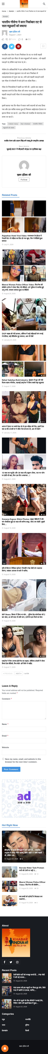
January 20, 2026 (10, 340)
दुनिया (27, 1025)
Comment (7, 698)
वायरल (5, 231)
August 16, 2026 (9, 528)
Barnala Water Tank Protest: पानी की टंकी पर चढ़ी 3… (31, 869)
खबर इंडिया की (24, 1046)
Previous (8, 673)
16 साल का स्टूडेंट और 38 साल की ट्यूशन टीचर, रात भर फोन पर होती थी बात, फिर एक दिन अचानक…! (23, 474)
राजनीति (28, 1019)
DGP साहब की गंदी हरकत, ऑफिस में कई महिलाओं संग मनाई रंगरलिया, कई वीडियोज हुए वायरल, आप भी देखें (22, 335)
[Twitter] (10, 962)
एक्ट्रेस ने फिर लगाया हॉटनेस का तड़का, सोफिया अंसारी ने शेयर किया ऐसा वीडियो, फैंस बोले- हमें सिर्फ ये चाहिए (23, 662)
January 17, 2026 (10, 432)
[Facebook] (4, 962)
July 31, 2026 (8, 244)
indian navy (13, 124)
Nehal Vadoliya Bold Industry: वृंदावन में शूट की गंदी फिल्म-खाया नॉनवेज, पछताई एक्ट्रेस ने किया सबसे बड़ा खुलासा (23, 381)
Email (5, 735)
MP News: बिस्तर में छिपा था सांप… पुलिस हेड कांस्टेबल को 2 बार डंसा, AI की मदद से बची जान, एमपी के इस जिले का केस (23, 615)
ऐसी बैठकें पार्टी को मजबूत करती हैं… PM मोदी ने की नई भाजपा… (29, 976)
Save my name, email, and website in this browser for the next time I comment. (23, 760)
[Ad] (24, 798)
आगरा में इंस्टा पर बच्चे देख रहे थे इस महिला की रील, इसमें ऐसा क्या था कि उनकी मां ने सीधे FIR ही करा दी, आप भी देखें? (23, 427)
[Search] (44, 4)
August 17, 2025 (9, 667)
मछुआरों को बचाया (8, 127)
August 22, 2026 (21, 981)
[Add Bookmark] (43, 46)
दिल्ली (4, 329)
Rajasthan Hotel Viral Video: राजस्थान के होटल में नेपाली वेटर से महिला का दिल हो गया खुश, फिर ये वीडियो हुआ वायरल (22, 238)
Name (5, 724)
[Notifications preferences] (4, 1048)
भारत (3, 1025)
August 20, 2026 (9, 293)
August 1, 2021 (15, 34)
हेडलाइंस (5, 16)
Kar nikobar (25, 124)
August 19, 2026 (27, 902)
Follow (24, 179)
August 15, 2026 (9, 574)
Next (18, 673)
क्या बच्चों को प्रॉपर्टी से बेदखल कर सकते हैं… (30, 897)
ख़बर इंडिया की (14, 31)
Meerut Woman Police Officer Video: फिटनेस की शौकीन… (32, 883)
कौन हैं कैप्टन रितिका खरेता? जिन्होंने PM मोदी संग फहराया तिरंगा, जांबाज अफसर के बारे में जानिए (22, 569)
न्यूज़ (4, 422)
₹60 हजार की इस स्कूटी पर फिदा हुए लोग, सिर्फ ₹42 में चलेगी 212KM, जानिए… (29, 988)
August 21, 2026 (9, 479)
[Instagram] (17, 962)
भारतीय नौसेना (37, 124)
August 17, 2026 (9, 386)
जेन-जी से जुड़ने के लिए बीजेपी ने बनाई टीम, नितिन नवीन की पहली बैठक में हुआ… (28, 1001)
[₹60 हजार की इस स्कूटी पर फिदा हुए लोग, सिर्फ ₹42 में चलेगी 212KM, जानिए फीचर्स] (7, 991)
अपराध (5, 468)
